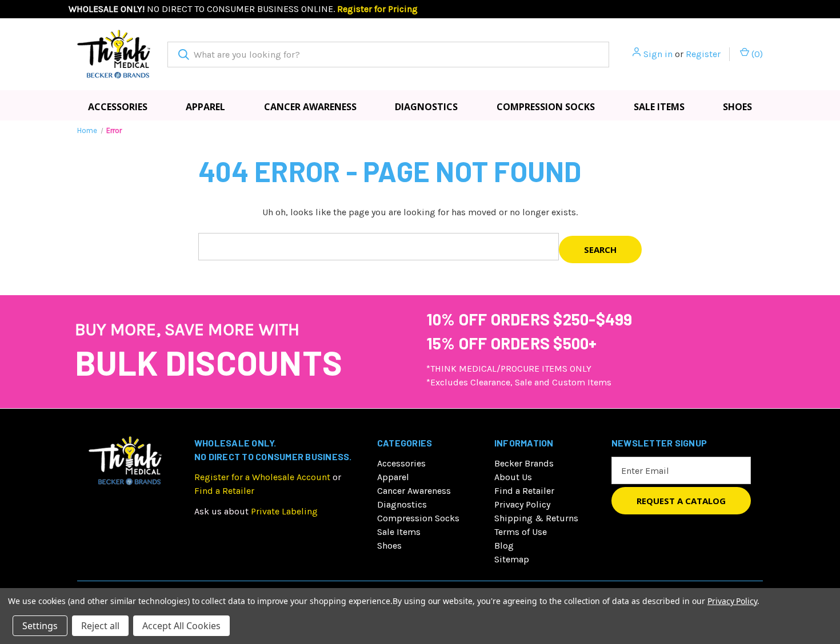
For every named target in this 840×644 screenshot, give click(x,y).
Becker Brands (524, 463)
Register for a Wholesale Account (262, 477)
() (756, 54)
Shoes (737, 106)
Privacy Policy (522, 504)
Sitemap (511, 559)
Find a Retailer (224, 490)
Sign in (658, 54)
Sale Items (659, 106)
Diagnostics (426, 106)
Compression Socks (546, 106)
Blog (504, 545)
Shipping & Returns (536, 518)
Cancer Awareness (310, 106)
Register (703, 54)
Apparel (205, 106)
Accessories (117, 106)
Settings (40, 625)
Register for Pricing (377, 8)
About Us (513, 477)
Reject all (100, 625)
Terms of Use (520, 531)
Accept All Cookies (181, 625)
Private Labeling (284, 511)
